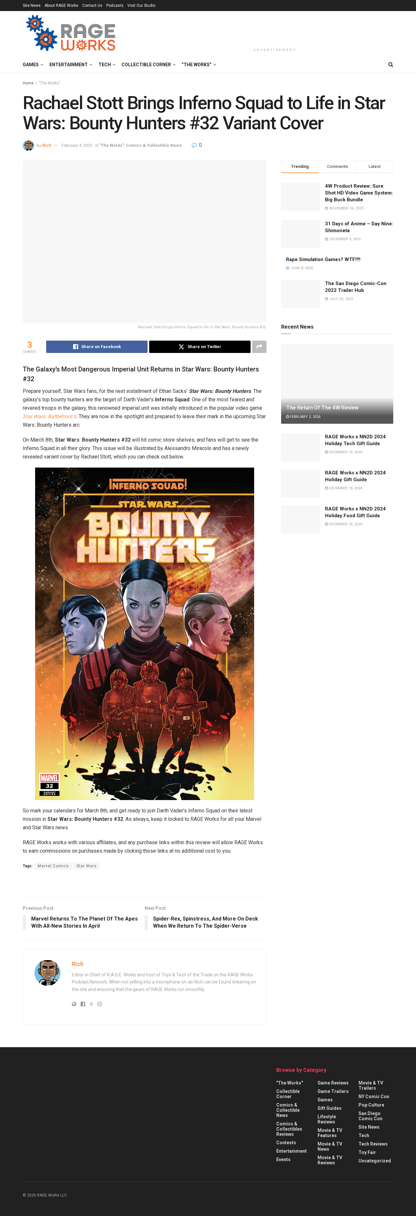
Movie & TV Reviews (330, 1160)
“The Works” (197, 64)
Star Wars (86, 866)
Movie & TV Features (330, 1133)
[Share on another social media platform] (259, 347)
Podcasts (115, 5)
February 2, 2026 (304, 417)
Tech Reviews (373, 1144)
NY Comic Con (373, 1096)
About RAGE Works (61, 5)
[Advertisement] (275, 28)
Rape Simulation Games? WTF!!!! (323, 259)
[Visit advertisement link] (144, 884)
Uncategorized (374, 1161)
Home (28, 83)
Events (283, 1159)
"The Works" (49, 83)
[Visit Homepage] (72, 34)
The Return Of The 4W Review (322, 407)
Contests (286, 1143)
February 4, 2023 (77, 145)
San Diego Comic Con (370, 1116)
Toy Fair (367, 1152)
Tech (104, 64)
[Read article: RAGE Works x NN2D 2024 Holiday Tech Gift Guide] (300, 447)
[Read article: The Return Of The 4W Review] (337, 384)
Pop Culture (371, 1105)
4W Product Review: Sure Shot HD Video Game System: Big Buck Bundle (359, 193)
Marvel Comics (53, 866)
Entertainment (68, 64)
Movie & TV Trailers (370, 1086)
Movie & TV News (330, 1147)
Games (31, 64)
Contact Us (92, 5)
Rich (46, 145)
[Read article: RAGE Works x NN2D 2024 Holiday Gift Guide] (300, 483)
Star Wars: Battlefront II (49, 416)
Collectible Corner (146, 64)
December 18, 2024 (345, 452)
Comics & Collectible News (154, 145)
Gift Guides (330, 1108)
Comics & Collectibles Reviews (289, 1129)
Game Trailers (333, 1091)
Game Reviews (333, 1083)
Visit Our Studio (141, 5)
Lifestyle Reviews (327, 1119)
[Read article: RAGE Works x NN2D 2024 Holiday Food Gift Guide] (300, 519)
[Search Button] (390, 64)
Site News (32, 5)
